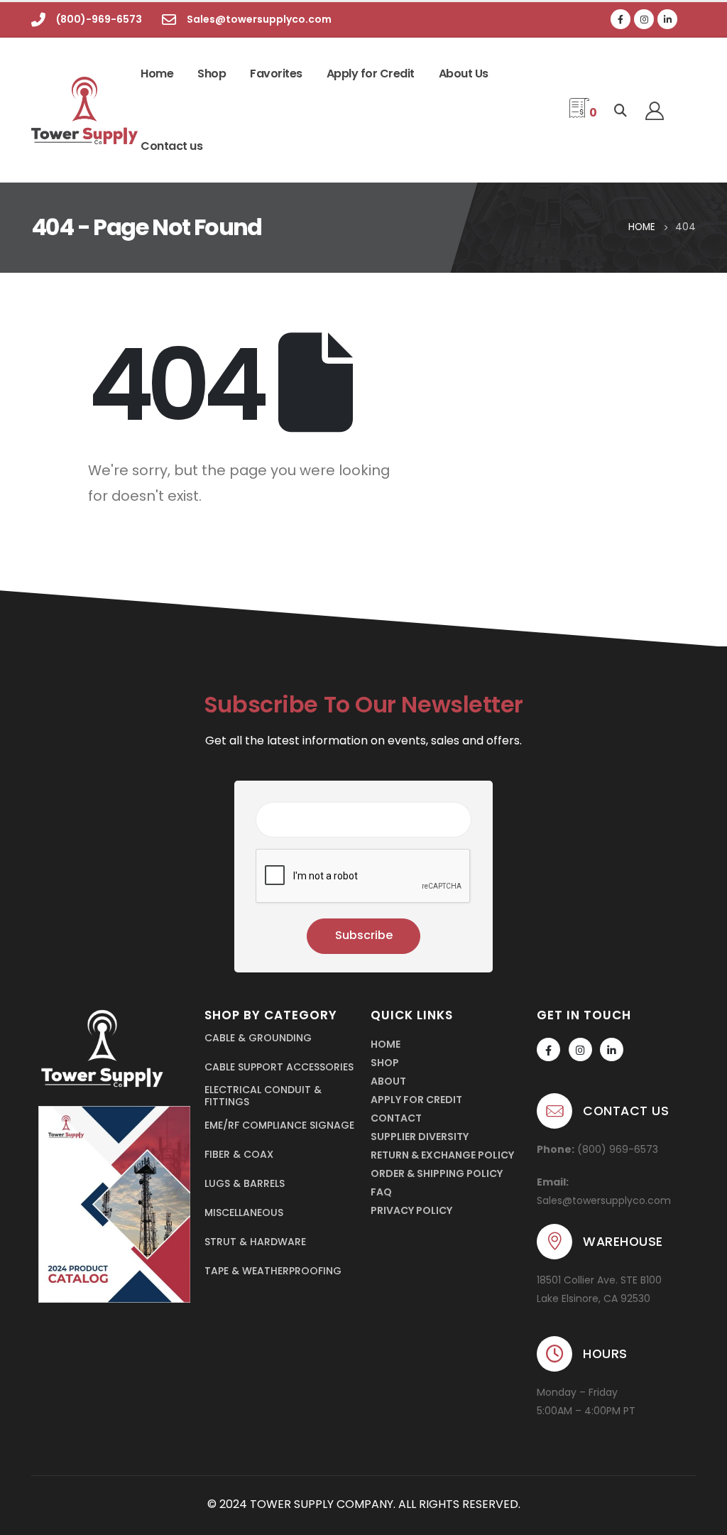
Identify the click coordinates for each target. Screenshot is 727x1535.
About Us (463, 73)
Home (157, 73)
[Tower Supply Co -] (75, 110)
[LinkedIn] (667, 19)
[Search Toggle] (620, 111)
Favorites (276, 73)
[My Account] (654, 111)
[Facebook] (620, 19)
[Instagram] (644, 19)
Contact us (171, 146)
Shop (211, 73)
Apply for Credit (371, 73)
